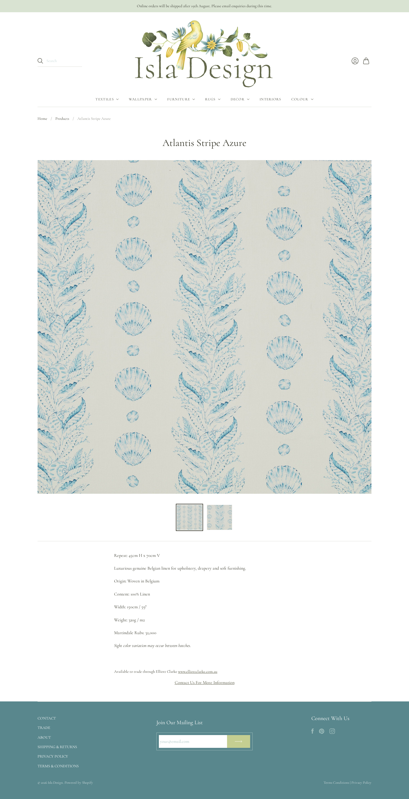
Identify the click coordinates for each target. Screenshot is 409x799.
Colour (300, 99)
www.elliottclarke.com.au (197, 671)
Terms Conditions (336, 782)
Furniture (178, 99)
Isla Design (55, 782)
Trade (44, 727)
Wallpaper (140, 99)
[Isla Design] (204, 52)
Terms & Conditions (58, 766)
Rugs (210, 99)
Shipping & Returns (57, 747)
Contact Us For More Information (205, 682)
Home (42, 118)
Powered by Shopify (79, 782)
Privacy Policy (53, 756)
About (44, 737)
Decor (238, 99)
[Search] (40, 61)
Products (62, 118)
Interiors (270, 99)
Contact (47, 718)
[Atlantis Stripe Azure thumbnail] (189, 517)
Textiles (104, 99)
